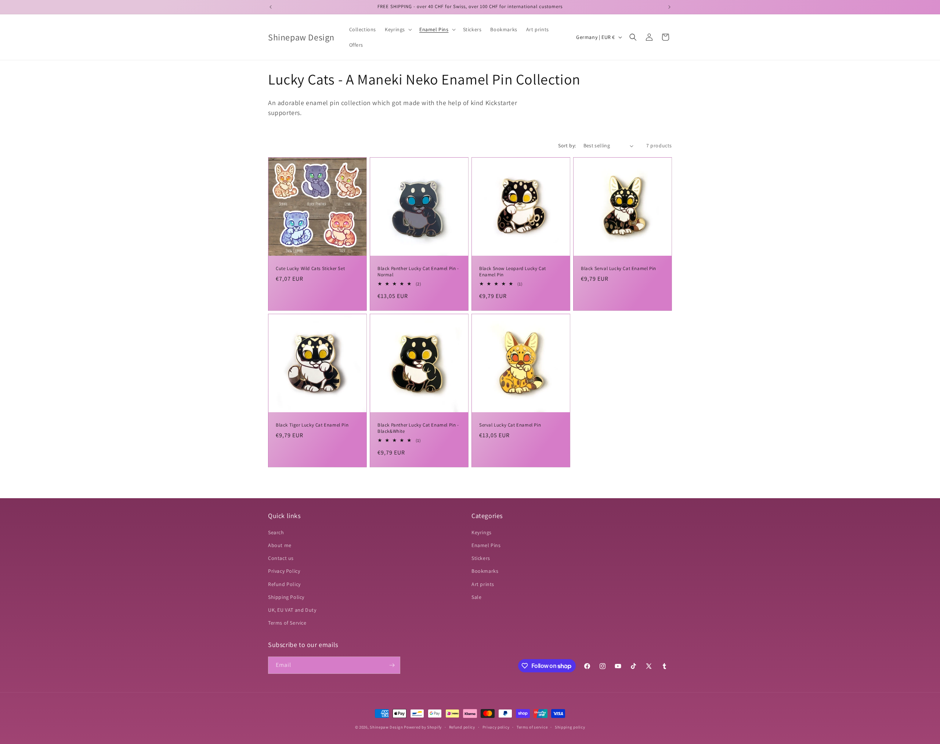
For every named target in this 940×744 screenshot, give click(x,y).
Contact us (281, 558)
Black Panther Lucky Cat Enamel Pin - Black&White (418, 428)
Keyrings (481, 532)
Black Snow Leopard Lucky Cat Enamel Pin (512, 272)
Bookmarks (484, 571)
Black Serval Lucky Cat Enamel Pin (618, 269)
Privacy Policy (284, 571)
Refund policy (462, 727)
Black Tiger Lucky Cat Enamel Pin (312, 425)
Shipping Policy (286, 597)
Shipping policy (570, 727)
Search (276, 532)
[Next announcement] (669, 7)
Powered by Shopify (423, 727)
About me (280, 545)
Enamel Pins (486, 545)
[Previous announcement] (271, 7)
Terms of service (532, 727)
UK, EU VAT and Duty (292, 610)
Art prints (482, 584)
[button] (397, 29)
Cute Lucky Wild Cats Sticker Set (310, 269)
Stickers (480, 558)
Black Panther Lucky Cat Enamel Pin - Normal (418, 272)
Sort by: (567, 145)
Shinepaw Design (386, 727)
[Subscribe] (392, 665)
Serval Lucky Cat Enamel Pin (510, 425)
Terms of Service (287, 622)
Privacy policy (496, 727)
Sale (476, 597)
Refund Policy (284, 584)
